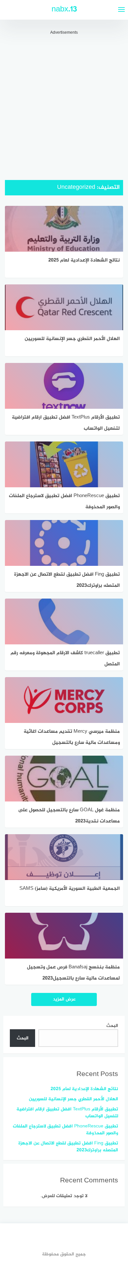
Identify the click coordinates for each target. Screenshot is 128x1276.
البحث (112, 1026)
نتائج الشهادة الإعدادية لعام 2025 (84, 1089)
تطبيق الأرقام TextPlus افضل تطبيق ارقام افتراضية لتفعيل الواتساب (67, 1112)
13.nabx (64, 9)
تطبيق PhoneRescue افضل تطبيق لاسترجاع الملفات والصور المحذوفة (65, 1130)
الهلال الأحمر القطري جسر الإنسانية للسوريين (73, 1099)
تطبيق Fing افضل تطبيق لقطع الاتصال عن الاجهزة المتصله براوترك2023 (68, 1147)
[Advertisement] (64, 99)
